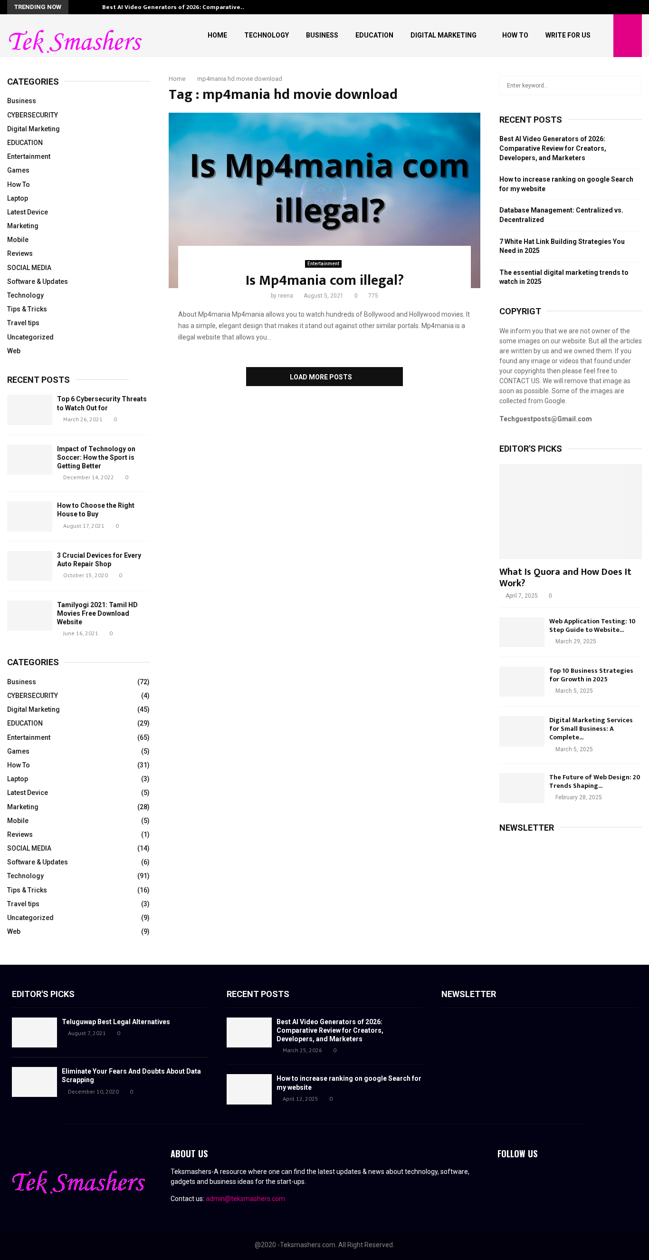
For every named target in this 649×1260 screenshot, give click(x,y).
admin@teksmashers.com (245, 1198)
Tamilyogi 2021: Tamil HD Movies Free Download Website (97, 613)
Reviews (20, 253)
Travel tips (23, 323)
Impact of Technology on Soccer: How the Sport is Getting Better (96, 457)
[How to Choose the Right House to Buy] (29, 516)
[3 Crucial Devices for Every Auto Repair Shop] (29, 566)
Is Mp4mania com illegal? (325, 280)
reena (285, 295)
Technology (266, 35)
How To (515, 35)
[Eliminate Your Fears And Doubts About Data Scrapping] (34, 1082)
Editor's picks (43, 994)
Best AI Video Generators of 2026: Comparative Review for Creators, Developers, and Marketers (552, 148)
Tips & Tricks (27, 309)
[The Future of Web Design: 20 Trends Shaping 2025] (521, 788)
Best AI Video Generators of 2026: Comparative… (174, 7)
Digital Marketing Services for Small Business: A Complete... (591, 729)
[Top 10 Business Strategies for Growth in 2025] (521, 682)
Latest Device (27, 212)
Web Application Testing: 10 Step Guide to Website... (592, 625)
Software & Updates (37, 281)
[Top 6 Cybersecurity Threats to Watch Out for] (29, 410)
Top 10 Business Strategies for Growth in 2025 (591, 675)
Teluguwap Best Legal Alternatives (116, 1022)
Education (374, 35)
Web (13, 351)
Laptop (17, 198)
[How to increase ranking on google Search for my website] (249, 1089)
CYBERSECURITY (32, 115)
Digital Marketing (443, 35)
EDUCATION (25, 142)
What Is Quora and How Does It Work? (565, 577)
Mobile (18, 239)
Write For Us (568, 35)
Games (18, 170)
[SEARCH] (632, 85)
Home (217, 35)
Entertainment (323, 263)
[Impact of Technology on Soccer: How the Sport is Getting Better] (29, 460)
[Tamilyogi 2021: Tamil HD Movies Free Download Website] (29, 615)
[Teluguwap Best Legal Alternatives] (34, 1032)
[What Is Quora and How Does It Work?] (570, 511)
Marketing (22, 226)
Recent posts (38, 380)
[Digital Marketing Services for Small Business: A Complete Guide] (521, 731)
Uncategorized (30, 337)
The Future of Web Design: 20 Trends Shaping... (594, 781)
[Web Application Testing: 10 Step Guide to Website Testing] (521, 632)
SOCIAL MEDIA (29, 267)
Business (322, 35)
